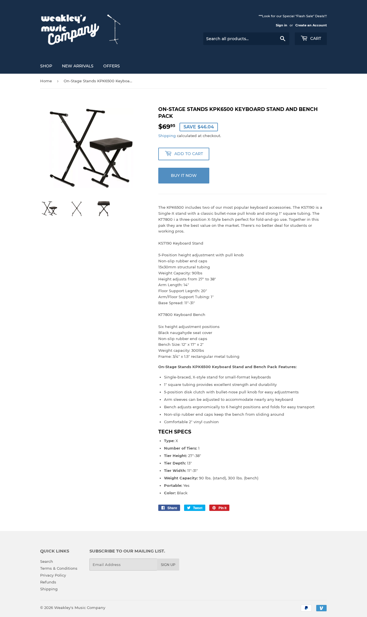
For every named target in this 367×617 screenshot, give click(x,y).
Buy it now (184, 175)
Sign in (281, 25)
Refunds (48, 582)
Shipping (167, 135)
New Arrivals (77, 66)
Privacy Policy (53, 575)
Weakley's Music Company (79, 607)
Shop (46, 66)
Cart (315, 38)
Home (46, 81)
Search (46, 561)
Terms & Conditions (58, 568)
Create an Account (311, 25)
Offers (111, 66)
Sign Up (168, 565)
